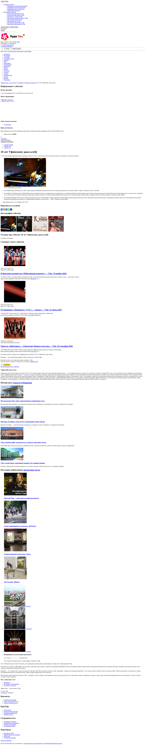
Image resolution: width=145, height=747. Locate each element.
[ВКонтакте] (2, 209)
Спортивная (7, 124)
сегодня (10, 51)
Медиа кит (7, 736)
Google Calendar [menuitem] (8, 144)
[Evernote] (9, 209)
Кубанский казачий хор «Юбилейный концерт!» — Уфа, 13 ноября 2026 (33, 273)
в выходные (19, 51)
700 (33, 351)
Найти (2, 30)
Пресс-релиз (7, 710)
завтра (14, 51)
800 (33, 278)
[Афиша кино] (14, 651)
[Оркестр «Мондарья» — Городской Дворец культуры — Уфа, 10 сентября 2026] (72, 328)
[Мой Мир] (6, 209)
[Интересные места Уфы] (14, 606)
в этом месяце (27, 51)
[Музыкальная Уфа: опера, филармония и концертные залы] (12, 397)
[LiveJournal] (11, 209)
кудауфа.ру (4, 692)
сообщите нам (34, 361)
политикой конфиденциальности (52, 743)
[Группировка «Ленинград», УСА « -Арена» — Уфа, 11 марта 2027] (72, 292)
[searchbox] (72, 30)
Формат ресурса (8, 714)
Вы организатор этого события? (10, 366)
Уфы (18, 42)
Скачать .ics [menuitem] (7, 147)
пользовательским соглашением (32, 743)
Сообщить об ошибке (10, 700)
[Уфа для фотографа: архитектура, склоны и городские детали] (12, 439)
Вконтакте (7, 682)
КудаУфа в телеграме (10, 685)
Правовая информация (10, 713)
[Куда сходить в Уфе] (19, 40)
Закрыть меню (14, 27)
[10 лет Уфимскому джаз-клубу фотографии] (9, 231)
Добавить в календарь (7, 141)
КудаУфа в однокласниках (11, 684)
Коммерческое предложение (12, 734)
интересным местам (8, 45)
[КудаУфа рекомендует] (14, 629)
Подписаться (23, 658)
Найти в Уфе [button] (4, 1)
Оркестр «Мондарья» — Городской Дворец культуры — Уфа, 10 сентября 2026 (37, 346)
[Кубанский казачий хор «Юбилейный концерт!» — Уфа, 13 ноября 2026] (72, 255)
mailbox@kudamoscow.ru (11, 703)
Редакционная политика (11, 711)
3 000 (34, 315)
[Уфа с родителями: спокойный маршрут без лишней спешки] (12, 460)
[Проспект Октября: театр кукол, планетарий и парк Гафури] (12, 418)
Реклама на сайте (9, 733)
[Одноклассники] (4, 209)
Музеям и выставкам (10, 724)
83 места (28, 606)
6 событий (29, 629)
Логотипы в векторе (10, 737)
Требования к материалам (11, 723)
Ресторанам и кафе (9, 726)
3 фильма (28, 651)
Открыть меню (5, 27)
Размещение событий (10, 721)
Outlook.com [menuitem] (7, 146)
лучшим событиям (7, 46)
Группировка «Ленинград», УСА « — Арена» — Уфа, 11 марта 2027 (31, 310)
